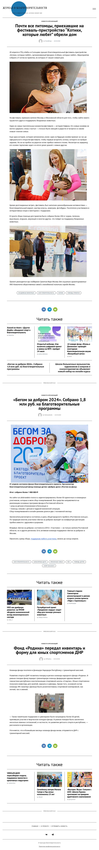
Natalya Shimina (43, 617)
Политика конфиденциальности (49, 846)
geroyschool (72, 799)
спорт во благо (49, 565)
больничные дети (40, 561)
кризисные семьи (56, 561)
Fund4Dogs (48, 41)
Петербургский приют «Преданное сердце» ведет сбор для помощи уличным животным (49, 611)
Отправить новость (59, 826)
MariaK (41, 797)
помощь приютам (73, 292)
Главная (35, 826)
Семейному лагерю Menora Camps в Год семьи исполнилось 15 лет (49, 792)
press (70, 356)
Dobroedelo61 (48, 415)
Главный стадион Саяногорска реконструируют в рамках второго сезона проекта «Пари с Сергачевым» (78, 596)
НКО (68, 561)
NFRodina (48, 659)
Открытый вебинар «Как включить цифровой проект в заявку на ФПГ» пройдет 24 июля (49, 348)
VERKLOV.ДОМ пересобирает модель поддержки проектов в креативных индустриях (17, 777)
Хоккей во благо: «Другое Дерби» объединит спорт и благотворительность (18, 330)
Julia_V (11, 619)
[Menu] (94, 9)
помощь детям (79, 561)
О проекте (45, 826)
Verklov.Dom (12, 783)
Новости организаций (49, 21)
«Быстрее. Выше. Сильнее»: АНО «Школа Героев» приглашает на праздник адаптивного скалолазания (79, 793)
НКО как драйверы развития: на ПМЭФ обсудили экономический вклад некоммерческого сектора (18, 612)
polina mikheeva (43, 354)
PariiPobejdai (72, 603)
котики (60, 292)
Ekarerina (11, 335)
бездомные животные (26, 292)
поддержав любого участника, (44, 539)
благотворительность (46, 292)
